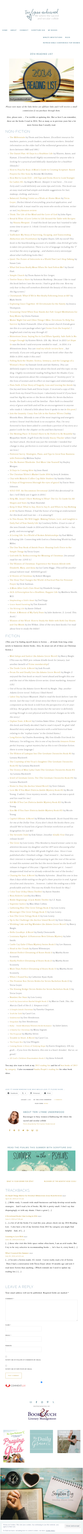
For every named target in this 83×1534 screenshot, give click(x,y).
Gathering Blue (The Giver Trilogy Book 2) (30, 908)
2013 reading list (42, 1065)
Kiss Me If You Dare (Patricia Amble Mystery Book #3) (36, 810)
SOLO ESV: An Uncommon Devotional (29, 491)
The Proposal (16, 1034)
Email (8, 1335)
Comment (9, 1298)
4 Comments (58, 1099)
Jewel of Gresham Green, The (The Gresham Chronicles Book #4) (42, 778)
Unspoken (14, 1022)
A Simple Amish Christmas (21, 1010)
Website (8, 1345)
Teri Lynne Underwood (41, 13)
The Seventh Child (19, 835)
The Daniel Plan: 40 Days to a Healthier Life (31, 153)
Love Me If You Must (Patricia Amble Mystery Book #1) (36, 790)
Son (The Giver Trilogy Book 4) (25, 916)
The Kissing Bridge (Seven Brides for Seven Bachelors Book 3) (40, 989)
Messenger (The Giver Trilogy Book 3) (28, 912)
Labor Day (15, 697)
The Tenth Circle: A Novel (22, 668)
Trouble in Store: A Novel (22, 1038)
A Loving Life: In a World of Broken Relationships (34, 535)
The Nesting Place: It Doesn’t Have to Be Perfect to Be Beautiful (41, 434)
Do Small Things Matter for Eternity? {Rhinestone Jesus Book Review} (33, 1196)
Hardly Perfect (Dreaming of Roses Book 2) (31, 961)
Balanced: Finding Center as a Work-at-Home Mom (35, 198)
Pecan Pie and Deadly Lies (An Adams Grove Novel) (35, 672)
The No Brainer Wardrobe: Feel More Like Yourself (34, 462)
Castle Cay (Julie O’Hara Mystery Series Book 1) (33, 944)
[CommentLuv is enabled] (15, 1387)
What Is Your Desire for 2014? (20, 1181)
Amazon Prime (67, 741)
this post (71, 409)
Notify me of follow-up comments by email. (23, 1360)
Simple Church (17, 275)
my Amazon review (27, 210)
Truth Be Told (16, 1014)
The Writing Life (17, 609)
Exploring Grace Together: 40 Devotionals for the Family (38, 304)
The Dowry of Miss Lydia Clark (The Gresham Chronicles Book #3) (42, 770)
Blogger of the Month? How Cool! (60, 1181)
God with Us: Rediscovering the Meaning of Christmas (36, 556)
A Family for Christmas (20, 1030)
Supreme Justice (18, 904)
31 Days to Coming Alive (22, 470)
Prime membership (38, 664)
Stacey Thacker (57, 438)
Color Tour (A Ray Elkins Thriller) (26, 892)
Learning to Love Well (14, 1237)
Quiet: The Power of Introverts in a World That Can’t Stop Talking (42, 259)
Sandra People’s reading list (46, 1069)
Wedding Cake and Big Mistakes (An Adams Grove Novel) (38, 924)
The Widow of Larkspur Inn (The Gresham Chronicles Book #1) (41, 753)
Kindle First (59, 835)
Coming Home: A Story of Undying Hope (27, 1046)
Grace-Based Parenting (20, 604)
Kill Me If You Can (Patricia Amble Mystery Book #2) (35, 802)
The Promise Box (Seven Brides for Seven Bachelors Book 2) (39, 981)
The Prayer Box (16, 1042)
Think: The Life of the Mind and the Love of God (33, 214)
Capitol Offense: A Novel (22, 819)
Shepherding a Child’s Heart (22, 600)
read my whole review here (49, 348)
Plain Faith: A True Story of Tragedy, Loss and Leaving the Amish (41, 385)
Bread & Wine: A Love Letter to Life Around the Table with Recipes (42, 219)
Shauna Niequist (21, 223)
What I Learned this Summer (17, 1253)
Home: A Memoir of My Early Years (27, 612)
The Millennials (17, 137)
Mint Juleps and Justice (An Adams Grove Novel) (33, 656)
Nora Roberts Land (19, 896)
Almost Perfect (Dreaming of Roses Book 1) (31, 953)
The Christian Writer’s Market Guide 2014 (30, 474)
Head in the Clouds (19, 948)
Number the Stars (18, 997)
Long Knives (16, 737)
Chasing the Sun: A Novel (22, 875)
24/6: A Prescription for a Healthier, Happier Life (34, 592)
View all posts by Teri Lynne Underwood (39, 1124)
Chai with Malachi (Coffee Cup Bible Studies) (32, 478)
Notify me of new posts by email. (18, 1369)
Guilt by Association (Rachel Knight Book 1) (29, 1001)
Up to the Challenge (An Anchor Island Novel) (32, 920)
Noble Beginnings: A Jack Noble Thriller (29, 900)
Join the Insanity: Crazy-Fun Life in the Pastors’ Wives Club (39, 413)
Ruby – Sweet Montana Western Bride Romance (31, 1026)
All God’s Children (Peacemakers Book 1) (28, 1058)
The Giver (14, 843)
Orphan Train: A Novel (21, 721)
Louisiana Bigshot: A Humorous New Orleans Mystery (36, 936)
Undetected (15, 1018)
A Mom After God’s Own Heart (25, 588)
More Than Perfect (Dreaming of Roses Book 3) (33, 969)
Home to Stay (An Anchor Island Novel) (29, 786)
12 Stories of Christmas (21, 576)
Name (8, 1325)
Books (46, 1103)
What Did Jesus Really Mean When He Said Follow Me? (37, 267)
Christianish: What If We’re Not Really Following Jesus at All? (40, 296)
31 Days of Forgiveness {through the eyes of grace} (34, 482)
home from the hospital (58, 328)
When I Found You (19, 977)
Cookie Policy (50, 1530)
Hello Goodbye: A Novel (22, 932)
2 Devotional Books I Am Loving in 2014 (21, 1216)
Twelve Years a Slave (20, 279)
